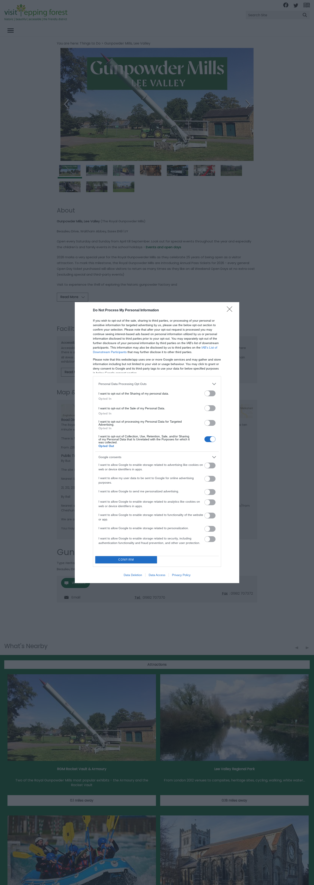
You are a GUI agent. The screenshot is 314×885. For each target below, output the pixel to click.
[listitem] (157, 384)
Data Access (157, 575)
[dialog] (157, 442)
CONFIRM (126, 559)
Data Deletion (133, 575)
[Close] (231, 310)
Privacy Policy (181, 575)
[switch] (210, 393)
